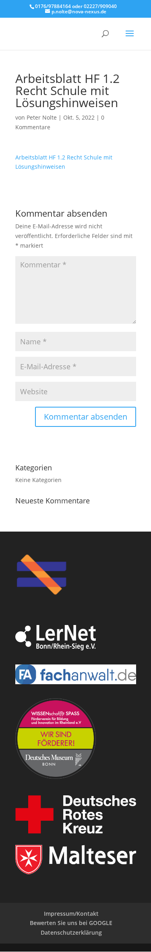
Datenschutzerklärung (71, 932)
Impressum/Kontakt (71, 913)
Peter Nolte (42, 117)
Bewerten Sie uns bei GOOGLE (71, 923)
